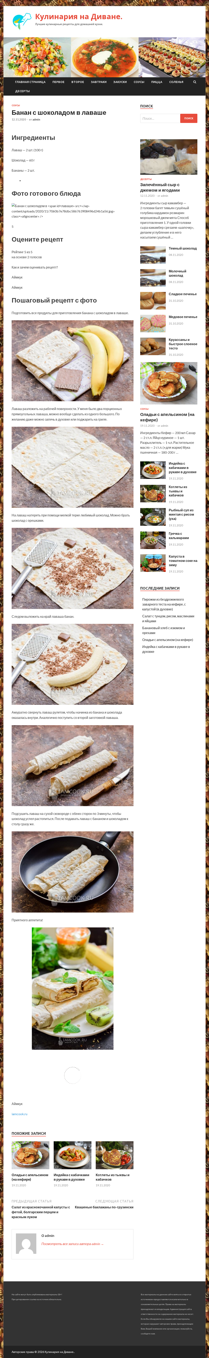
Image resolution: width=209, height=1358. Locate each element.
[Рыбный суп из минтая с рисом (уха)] (153, 524)
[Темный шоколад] (153, 262)
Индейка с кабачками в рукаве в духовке (71, 1177)
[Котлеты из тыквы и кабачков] (114, 1170)
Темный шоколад (183, 248)
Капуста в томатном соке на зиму (183, 560)
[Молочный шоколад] (153, 285)
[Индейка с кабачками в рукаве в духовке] (72, 1170)
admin (36, 119)
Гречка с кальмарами (179, 535)
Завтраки (99, 82)
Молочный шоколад (177, 273)
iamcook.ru (19, 1114)
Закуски (120, 82)
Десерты (22, 91)
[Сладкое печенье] (153, 308)
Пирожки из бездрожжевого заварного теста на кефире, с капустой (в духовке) (164, 604)
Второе (77, 82)
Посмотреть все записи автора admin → (72, 1244)
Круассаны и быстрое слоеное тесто (183, 344)
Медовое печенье (183, 317)
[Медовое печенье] (153, 331)
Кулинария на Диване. (78, 16)
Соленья (176, 82)
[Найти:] (168, 118)
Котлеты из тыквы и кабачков (178, 491)
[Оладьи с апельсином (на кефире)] (30, 1170)
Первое (58, 82)
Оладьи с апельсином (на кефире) (30, 1177)
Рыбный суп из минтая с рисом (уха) (181, 514)
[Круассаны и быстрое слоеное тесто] (153, 354)
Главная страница (30, 82)
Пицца (156, 82)
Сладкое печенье (183, 294)
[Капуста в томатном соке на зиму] (153, 570)
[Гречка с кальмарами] (153, 548)
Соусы (139, 82)
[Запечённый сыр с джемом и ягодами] (168, 175)
